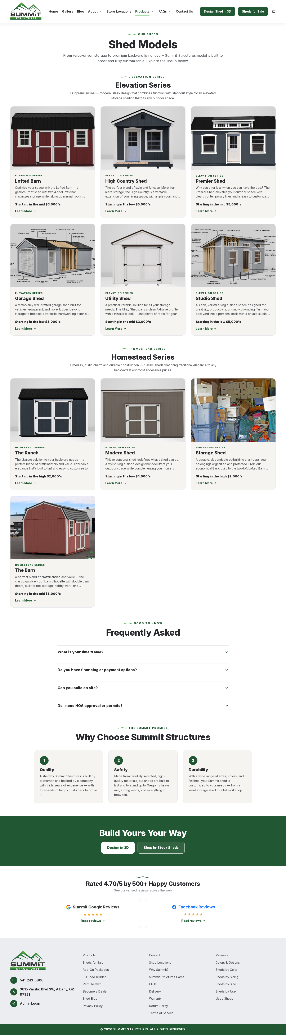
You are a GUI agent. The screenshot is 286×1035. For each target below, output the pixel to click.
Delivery (155, 991)
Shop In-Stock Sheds (161, 847)
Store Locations (119, 11)
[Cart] (273, 11)
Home (53, 11)
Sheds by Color (226, 969)
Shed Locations (160, 962)
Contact (154, 955)
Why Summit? (159, 969)
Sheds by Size (226, 984)
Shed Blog (90, 998)
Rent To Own (92, 984)
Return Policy (158, 1006)
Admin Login (30, 1003)
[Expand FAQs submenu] (169, 11)
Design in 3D (118, 847)
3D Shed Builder (94, 977)
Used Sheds (224, 998)
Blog (80, 11)
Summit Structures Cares (166, 977)
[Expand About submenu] (100, 11)
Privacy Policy (93, 1006)
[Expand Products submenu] (152, 11)
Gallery (67, 11)
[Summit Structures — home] (26, 11)
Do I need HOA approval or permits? (90, 706)
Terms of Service (161, 1013)
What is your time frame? (80, 652)
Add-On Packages (96, 969)
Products (142, 11)
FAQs (162, 11)
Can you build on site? (78, 688)
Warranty (155, 998)
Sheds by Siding (227, 977)
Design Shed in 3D (217, 11)
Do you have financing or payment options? (97, 670)
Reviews (222, 955)
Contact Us (184, 11)
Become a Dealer (95, 991)
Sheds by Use (226, 991)
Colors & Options (228, 962)
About (93, 11)
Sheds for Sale (253, 11)
